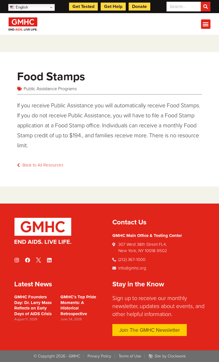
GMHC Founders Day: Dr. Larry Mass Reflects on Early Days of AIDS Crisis (33, 305)
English (21, 7)
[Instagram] (16, 260)
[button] (205, 24)
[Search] (205, 6)
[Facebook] (27, 260)
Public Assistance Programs (50, 89)
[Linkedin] (49, 260)
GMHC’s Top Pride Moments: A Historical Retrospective (78, 305)
